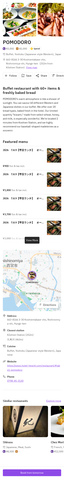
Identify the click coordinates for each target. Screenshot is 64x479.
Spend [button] (37, 48)
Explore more (53, 400)
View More (32, 240)
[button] (8, 8)
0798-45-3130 (15, 380)
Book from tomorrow (32, 472)
